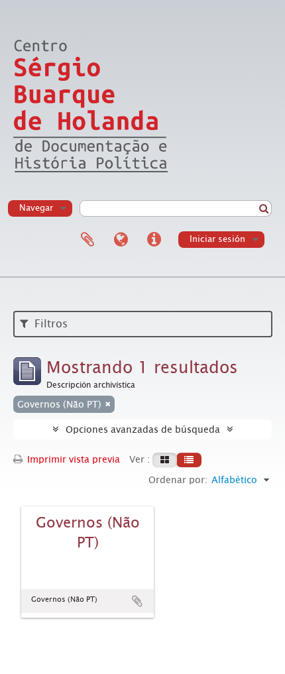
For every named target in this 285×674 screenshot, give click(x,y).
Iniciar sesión (217, 239)
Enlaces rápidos (153, 239)
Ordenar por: (177, 480)
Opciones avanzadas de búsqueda (143, 429)
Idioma (120, 239)
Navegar (36, 208)
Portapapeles (87, 239)
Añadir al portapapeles (137, 601)
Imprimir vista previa (72, 459)
